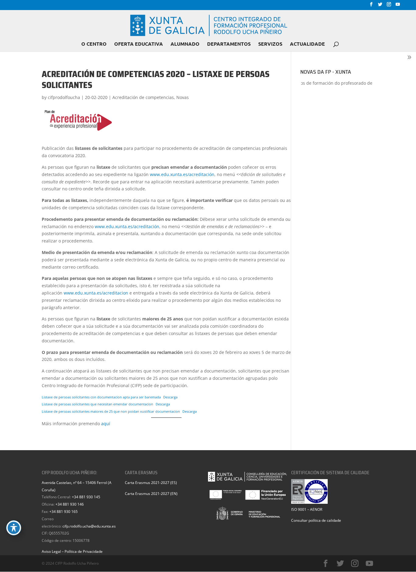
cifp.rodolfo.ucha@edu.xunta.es (89, 526)
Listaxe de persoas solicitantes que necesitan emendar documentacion (97, 404)
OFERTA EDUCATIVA (138, 44)
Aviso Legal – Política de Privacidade (72, 551)
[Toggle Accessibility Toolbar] (13, 528)
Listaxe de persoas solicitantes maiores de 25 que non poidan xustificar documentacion (111, 411)
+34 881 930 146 (69, 504)
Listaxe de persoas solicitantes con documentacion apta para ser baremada (101, 397)
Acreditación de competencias (143, 97)
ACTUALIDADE (307, 44)
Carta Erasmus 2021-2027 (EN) (151, 493)
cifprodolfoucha (64, 97)
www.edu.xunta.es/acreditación (182, 174)
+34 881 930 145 (86, 497)
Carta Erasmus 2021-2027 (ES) (151, 482)
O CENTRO (94, 44)
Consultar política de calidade (316, 520)
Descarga (170, 397)
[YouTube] (398, 6)
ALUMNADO (185, 44)
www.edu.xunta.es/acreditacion (96, 293)
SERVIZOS (270, 44)
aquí (105, 423)
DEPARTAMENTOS (229, 44)
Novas (182, 97)
